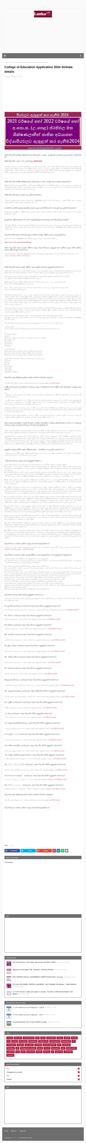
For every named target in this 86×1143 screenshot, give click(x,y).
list (17, 1048)
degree (60, 1038)
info (37, 1038)
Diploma (20, 1045)
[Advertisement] (43, 35)
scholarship (32, 1041)
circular (14, 1041)
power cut (59, 1052)
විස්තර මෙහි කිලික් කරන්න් (59, 770)
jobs (63, 1048)
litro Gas (46, 1052)
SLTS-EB (38, 1045)
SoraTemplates (14, 1137)
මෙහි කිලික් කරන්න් (72, 610)
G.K (17, 1052)
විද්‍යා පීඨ (11, 845)
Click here (38, 161)
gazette (67, 1038)
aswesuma (30, 1052)
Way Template (28, 1137)
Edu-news (18, 1038)
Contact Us (22, 1131)
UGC (23, 1052)
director (39, 1052)
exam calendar (54, 1041)
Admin (8, 76)
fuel (59, 1045)
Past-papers (11, 1045)
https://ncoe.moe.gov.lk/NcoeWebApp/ (17, 242)
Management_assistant (28, 1048)
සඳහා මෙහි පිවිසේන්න (53, 383)
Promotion (11, 1048)
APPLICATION (71, 1048)
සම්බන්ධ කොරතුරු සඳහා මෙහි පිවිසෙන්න (19, 549)
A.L (9, 1041)
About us (13, 1131)
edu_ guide (29, 1045)
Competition (51, 1038)
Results (74, 1038)
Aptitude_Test (43, 1041)
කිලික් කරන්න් (60, 751)
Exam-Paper (66, 1041)
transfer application (49, 1045)
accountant (55, 1048)
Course (10, 1038)
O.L (74, 1041)
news (43, 1038)
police (40, 1048)
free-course (23, 1041)
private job (66, 1045)
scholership (68, 1052)
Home (6, 1131)
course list (11, 1052)
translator (10, 1055)
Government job (28, 1038)
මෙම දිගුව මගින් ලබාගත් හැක (19, 255)
